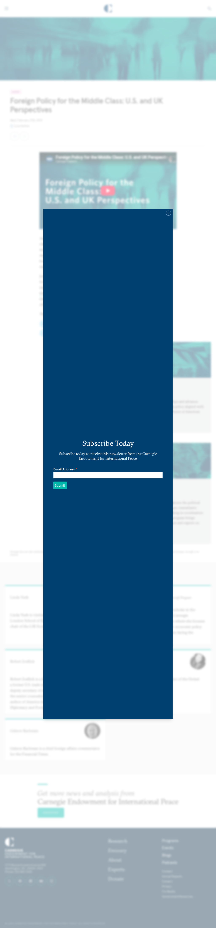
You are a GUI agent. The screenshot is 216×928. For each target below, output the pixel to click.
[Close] (168, 212)
